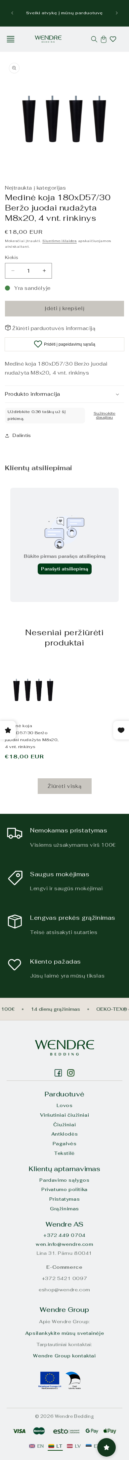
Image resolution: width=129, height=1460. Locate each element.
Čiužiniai (64, 1125)
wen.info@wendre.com (64, 1244)
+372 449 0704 (64, 1235)
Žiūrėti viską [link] (65, 786)
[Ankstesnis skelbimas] (12, 13)
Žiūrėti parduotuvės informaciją (54, 328)
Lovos (65, 1105)
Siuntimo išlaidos (59, 241)
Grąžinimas (64, 1209)
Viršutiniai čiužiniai (64, 1115)
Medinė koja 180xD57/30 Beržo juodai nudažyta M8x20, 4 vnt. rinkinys (32, 736)
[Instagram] (58, 1072)
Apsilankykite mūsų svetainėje (64, 1333)
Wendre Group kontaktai (64, 1356)
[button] (10, 39)
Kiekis (11, 257)
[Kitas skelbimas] (116, 13)
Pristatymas (64, 1199)
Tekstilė (64, 1153)
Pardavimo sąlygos (64, 1180)
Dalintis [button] (22, 435)
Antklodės (64, 1134)
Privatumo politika (64, 1189)
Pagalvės (65, 1144)
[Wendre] (64, 1048)
